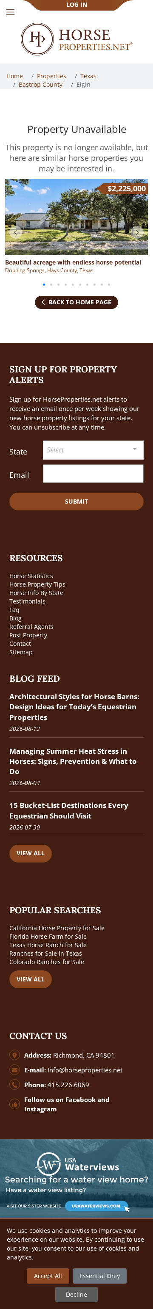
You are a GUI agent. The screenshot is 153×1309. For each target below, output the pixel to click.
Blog (15, 618)
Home (15, 76)
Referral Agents (31, 627)
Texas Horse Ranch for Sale (48, 945)
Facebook (80, 1099)
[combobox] (93, 450)
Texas (89, 76)
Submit (76, 501)
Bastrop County (41, 84)
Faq (14, 610)
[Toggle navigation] (10, 12)
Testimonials (27, 601)
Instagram (40, 1109)
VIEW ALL (31, 853)
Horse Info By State (36, 593)
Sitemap (21, 652)
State (18, 451)
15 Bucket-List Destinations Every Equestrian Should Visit (68, 810)
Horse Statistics (31, 576)
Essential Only (99, 1276)
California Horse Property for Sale (57, 928)
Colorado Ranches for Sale (46, 962)
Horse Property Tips (37, 584)
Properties (52, 76)
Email (19, 475)
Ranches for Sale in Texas (45, 953)
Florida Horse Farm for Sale (48, 936)
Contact (20, 643)
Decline (76, 1294)
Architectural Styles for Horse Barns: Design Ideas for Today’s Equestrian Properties (74, 707)
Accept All (48, 1276)
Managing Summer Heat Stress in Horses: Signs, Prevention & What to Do (73, 761)
